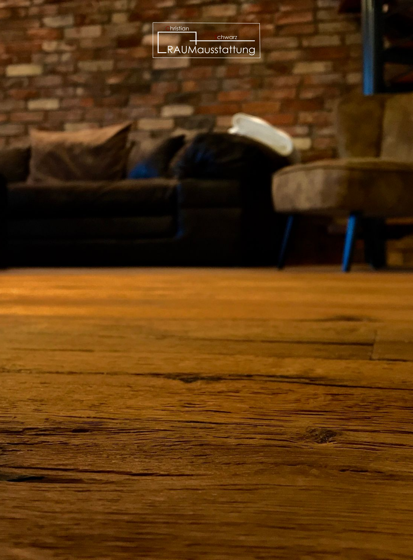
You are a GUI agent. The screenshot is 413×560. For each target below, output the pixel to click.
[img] (206, 280)
